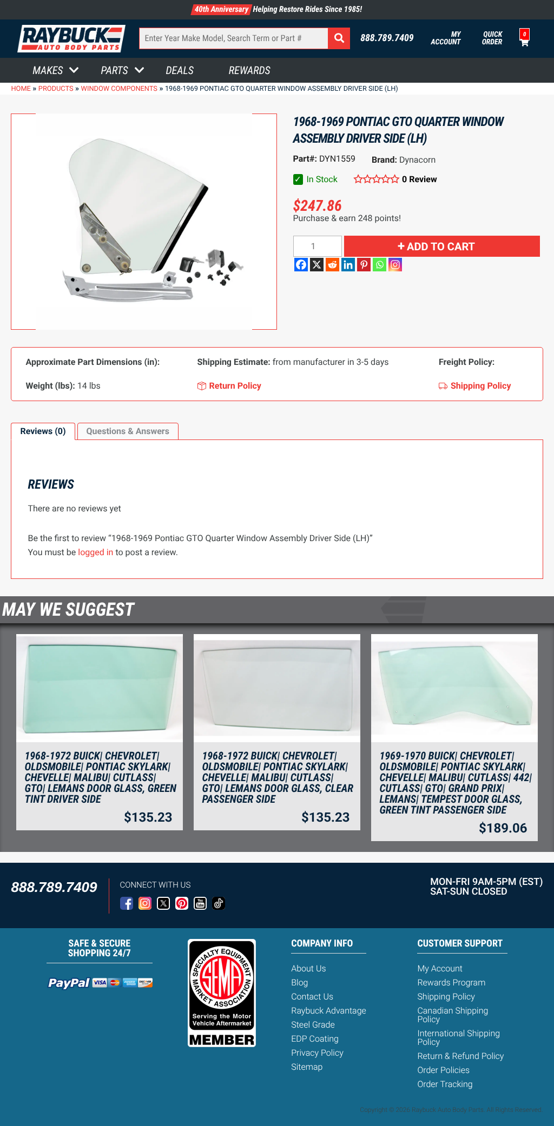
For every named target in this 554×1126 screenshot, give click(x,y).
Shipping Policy (446, 996)
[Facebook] (301, 264)
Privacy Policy (317, 1053)
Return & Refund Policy (460, 1056)
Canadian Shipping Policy (452, 1014)
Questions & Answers (128, 431)
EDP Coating (315, 1039)
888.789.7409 (387, 38)
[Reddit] (332, 264)
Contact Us (312, 996)
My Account (446, 38)
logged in (95, 552)
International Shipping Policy (458, 1037)
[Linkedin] (348, 264)
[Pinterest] (364, 264)
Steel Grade (312, 1025)
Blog (299, 982)
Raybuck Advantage (328, 1010)
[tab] (43, 431)
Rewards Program (451, 982)
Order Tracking (444, 1084)
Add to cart (441, 246)
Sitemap (306, 1067)
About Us (308, 968)
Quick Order (492, 38)
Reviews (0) (42, 431)
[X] (317, 264)
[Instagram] (395, 264)
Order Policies (443, 1070)
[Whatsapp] (379, 264)
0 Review (419, 179)
